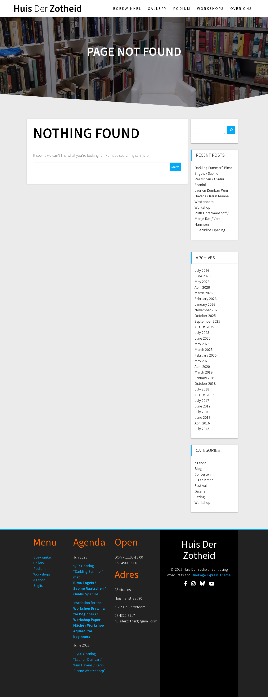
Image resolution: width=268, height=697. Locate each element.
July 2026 (202, 270)
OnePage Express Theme (211, 575)
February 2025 (205, 355)
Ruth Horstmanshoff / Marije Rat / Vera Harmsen (212, 219)
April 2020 (202, 366)
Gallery (157, 8)
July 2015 (202, 428)
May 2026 (202, 281)
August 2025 (204, 327)
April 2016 (202, 423)
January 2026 (205, 304)
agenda (200, 462)
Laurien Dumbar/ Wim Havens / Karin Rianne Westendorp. (212, 196)
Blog (198, 468)
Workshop (202, 207)
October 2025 (205, 315)
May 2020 (202, 360)
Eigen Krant (204, 479)
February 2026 (205, 298)
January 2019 (205, 377)
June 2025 (202, 338)
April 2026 (202, 287)
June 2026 (202, 276)
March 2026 (204, 293)
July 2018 (202, 389)
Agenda (39, 579)
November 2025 (207, 310)
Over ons (241, 8)
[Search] (231, 130)
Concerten (203, 474)
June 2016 (202, 417)
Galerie (200, 491)
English (39, 585)
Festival (201, 485)
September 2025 (207, 321)
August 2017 (204, 394)
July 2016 (202, 411)
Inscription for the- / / (89, 619)
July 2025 (202, 332)
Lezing (200, 496)
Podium (182, 8)
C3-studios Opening (210, 230)
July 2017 (202, 400)
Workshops (210, 8)
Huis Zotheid (47, 8)
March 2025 (204, 349)
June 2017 (202, 406)
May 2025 (202, 343)
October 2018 (205, 383)
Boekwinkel (127, 8)
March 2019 (204, 372)
